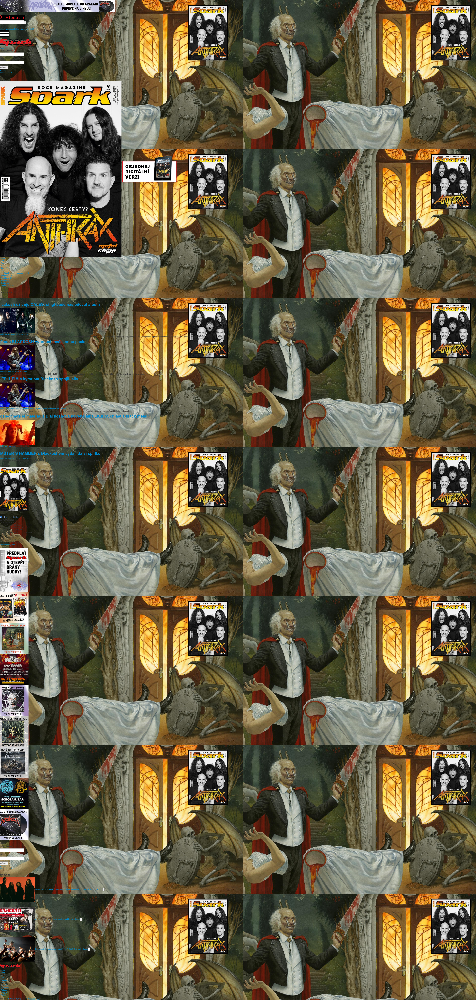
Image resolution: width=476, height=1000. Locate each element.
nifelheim (19, 334)
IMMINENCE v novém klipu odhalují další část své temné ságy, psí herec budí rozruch (69, 889)
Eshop (16, 29)
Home (3, 258)
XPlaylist (4, 992)
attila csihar (61, 408)
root (9, 371)
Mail (28, 29)
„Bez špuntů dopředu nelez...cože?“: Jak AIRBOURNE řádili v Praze (61, 948)
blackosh (11, 334)
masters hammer (14, 458)
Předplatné (5, 980)
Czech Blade (6, 985)
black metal (42, 408)
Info (2, 270)
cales (26, 334)
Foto (2, 263)
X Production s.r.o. (33, 999)
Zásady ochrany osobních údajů (16, 273)
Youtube (23, 29)
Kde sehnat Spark (8, 285)
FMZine (4, 990)
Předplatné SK (6, 278)
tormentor (52, 408)
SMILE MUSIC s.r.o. (16, 999)
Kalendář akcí (6, 268)
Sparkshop (5, 283)
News (3, 260)
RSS (32, 29)
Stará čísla (5, 280)
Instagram (10, 29)
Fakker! (4, 982)
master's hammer (22, 408)
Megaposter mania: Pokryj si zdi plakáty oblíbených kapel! (57, 919)
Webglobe (5, 995)
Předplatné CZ (6, 275)
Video (3, 265)
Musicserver (5, 987)
